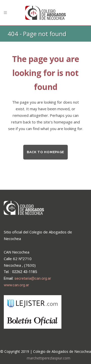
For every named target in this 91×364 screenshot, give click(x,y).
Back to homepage (45, 152)
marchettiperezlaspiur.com (48, 358)
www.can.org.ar (16, 285)
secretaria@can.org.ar (32, 278)
